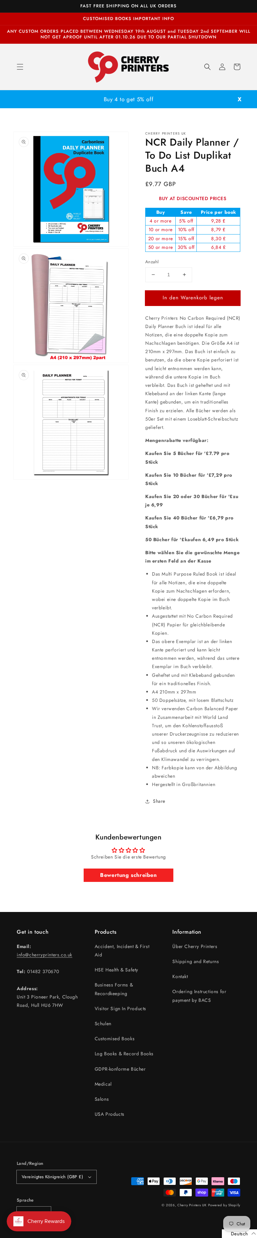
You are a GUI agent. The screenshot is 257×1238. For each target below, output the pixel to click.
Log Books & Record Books (124, 1053)
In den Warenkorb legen (193, 297)
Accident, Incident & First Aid (122, 950)
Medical (103, 1084)
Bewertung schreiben (128, 875)
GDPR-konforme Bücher (120, 1069)
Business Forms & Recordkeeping (114, 988)
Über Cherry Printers (194, 946)
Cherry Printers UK (192, 1205)
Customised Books (115, 1038)
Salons (102, 1099)
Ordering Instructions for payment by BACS (199, 995)
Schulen (103, 1023)
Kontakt (180, 976)
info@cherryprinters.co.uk (44, 954)
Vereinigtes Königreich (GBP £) (52, 1177)
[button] (20, 66)
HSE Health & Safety (116, 969)
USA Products (109, 1114)
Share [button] (159, 801)
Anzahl (152, 262)
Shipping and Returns (195, 961)
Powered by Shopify (224, 1205)
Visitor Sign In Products (120, 1008)
